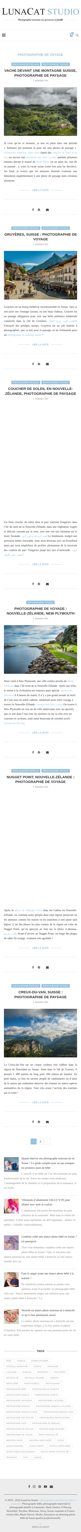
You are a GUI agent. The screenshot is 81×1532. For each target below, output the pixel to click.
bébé (8, 1361)
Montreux (42, 1372)
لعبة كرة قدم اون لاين (34, 536)
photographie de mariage (46, 1423)
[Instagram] (34, 1486)
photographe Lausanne (51, 1400)
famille (21, 1361)
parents (54, 1378)
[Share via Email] (47, 210)
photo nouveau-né (48, 1435)
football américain (17, 1366)
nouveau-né (12, 1378)
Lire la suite (40, 190)
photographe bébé (16, 1389)
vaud (25, 1457)
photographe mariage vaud (58, 1412)
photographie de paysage (19, 1429)
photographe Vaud (16, 1423)
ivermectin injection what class (21, 152)
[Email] (51, 1486)
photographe (52, 1383)
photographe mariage (18, 1406)
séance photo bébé (60, 1446)
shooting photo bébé (40, 1440)
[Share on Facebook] (33, 210)
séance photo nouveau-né (55, 1452)
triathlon (11, 1457)
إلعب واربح (10, 933)
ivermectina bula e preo (49, 704)
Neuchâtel (60, 1372)
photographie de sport (51, 1429)
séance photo (36, 1446)
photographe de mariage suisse (24, 334)
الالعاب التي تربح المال (63, 321)
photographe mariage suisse (21, 1412)
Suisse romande (14, 1446)
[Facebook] (29, 1486)
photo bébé (12, 1383)
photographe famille (17, 1395)
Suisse (60, 1440)
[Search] (77, 35)
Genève (37, 1366)
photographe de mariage (45, 1389)
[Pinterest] (39, 1486)
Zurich (37, 1457)
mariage (26, 1372)
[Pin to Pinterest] (39, 210)
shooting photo (14, 1440)
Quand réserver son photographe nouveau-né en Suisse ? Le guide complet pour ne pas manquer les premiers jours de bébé (48, 1163)
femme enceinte (39, 1361)
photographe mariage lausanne (53, 1406)
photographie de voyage (19, 1435)
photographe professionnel (55, 1418)
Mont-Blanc (43, 161)
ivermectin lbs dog (14, 723)
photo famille (32, 1383)
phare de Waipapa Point (28, 910)
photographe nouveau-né (20, 1418)
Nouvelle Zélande (34, 1378)
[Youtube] (45, 1486)
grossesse (52, 1366)
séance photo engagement (20, 1452)
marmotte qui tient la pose (41, 157)
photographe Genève (46, 1395)
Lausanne (11, 1372)
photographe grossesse (19, 1400)
